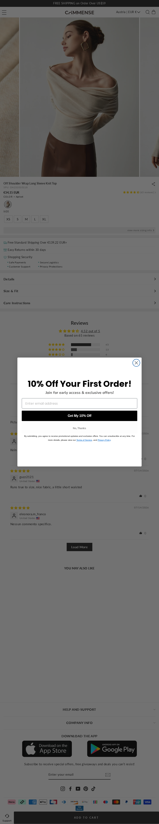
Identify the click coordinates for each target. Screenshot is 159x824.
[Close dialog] (136, 362)
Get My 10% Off (79, 415)
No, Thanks (79, 428)
